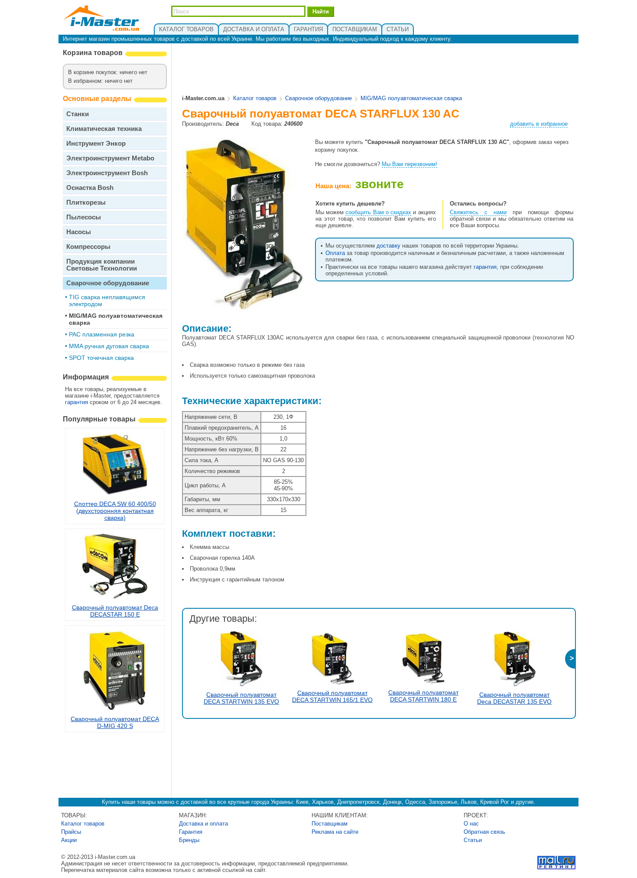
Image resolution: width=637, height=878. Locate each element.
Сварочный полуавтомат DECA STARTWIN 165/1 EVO (332, 696)
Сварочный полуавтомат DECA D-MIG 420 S (115, 722)
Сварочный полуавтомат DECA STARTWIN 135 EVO (241, 698)
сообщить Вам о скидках (378, 212)
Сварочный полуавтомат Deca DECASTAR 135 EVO (514, 698)
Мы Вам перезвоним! (409, 164)
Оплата (335, 253)
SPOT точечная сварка (101, 357)
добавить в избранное (539, 124)
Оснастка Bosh (90, 187)
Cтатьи (473, 840)
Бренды (189, 840)
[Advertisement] (378, 69)
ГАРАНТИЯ (308, 29)
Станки (77, 114)
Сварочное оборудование (107, 283)
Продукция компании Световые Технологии (101, 265)
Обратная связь (484, 832)
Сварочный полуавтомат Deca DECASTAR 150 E (115, 611)
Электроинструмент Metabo (110, 158)
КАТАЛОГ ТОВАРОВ (186, 29)
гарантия (76, 402)
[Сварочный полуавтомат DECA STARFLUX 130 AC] (243, 308)
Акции (69, 840)
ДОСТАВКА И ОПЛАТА (253, 29)
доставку (388, 245)
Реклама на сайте (335, 832)
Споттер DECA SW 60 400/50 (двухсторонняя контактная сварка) (115, 510)
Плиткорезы (86, 202)
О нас (471, 823)
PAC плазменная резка (101, 334)
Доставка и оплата (203, 823)
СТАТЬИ (398, 29)
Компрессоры (88, 246)
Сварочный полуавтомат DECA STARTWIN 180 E (423, 696)
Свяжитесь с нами (478, 212)
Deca (232, 124)
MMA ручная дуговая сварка (109, 346)
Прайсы (71, 832)
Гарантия (190, 832)
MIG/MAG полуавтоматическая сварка (411, 98)
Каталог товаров (254, 98)
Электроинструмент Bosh (107, 172)
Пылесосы (83, 217)
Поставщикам (330, 823)
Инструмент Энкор (96, 143)
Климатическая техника (104, 128)
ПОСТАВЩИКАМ (354, 29)
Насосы (78, 231)
